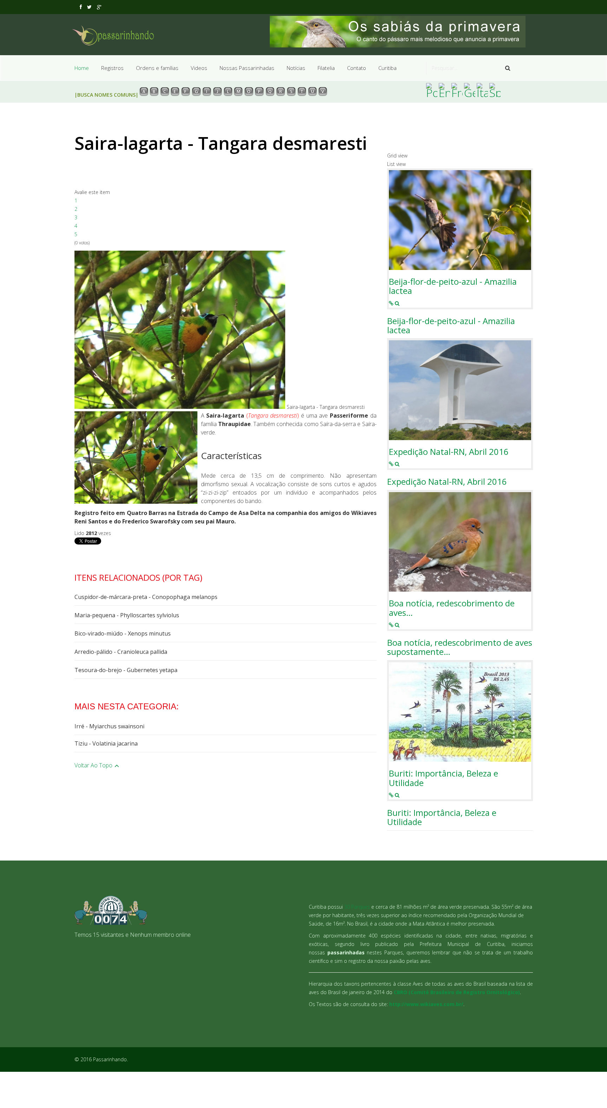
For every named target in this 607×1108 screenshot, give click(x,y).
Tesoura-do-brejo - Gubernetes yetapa (125, 670)
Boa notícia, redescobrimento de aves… (452, 608)
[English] (444, 90)
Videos (199, 67)
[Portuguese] (431, 90)
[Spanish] (495, 90)
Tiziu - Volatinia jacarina (106, 743)
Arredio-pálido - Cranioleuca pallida (120, 652)
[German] (469, 90)
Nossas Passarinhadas (247, 67)
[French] (457, 90)
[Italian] (482, 90)
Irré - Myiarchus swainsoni (109, 726)
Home (81, 67)
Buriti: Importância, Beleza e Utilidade (443, 778)
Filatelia (326, 67)
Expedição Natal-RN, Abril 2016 (449, 451)
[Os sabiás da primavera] (401, 31)
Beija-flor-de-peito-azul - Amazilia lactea (453, 286)
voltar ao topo (94, 765)
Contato (356, 67)
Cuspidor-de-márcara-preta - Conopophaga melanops (145, 597)
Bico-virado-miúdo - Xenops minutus (122, 633)
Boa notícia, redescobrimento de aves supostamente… (459, 647)
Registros (112, 67)
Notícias (296, 67)
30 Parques (357, 906)
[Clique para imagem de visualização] (179, 330)
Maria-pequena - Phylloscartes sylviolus (126, 615)
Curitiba (387, 67)
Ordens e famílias (157, 67)
